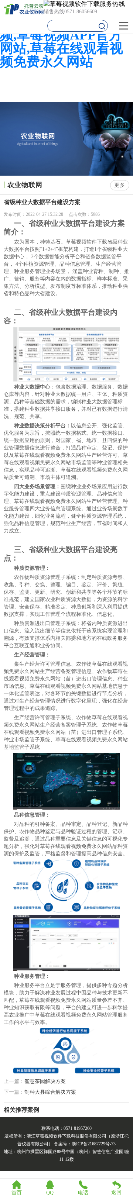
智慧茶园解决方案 (45, 1081)
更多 (119, 185)
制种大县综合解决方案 (50, 1092)
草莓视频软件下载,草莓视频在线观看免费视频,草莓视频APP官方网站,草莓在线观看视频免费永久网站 (66, 35)
